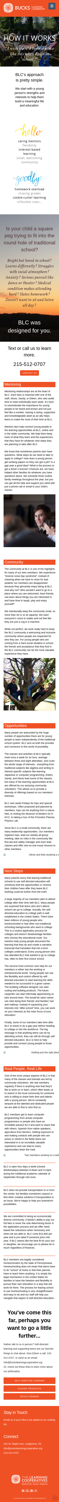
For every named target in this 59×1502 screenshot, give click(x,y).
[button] (51, 6)
